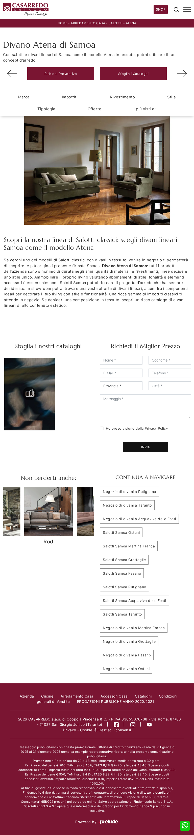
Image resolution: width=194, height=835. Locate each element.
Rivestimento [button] (122, 97)
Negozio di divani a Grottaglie (129, 641)
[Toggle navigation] (187, 9)
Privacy (69, 730)
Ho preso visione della (137, 428)
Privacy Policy (156, 428)
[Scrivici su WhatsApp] (185, 826)
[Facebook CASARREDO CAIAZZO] (116, 724)
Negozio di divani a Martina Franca (134, 628)
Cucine (47, 696)
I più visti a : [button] (145, 108)
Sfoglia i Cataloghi (133, 74)
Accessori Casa (114, 696)
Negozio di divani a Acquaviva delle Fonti (139, 519)
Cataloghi (143, 696)
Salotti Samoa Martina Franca (129, 546)
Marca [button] (24, 97)
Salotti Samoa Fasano (122, 573)
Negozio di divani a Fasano (127, 655)
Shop (160, 9)
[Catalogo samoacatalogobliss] (29, 393)
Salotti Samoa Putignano (124, 587)
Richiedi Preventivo (60, 74)
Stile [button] (171, 97)
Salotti (116, 23)
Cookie (86, 730)
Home (62, 23)
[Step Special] (182, 74)
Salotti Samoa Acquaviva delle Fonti (134, 600)
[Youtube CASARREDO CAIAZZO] (149, 724)
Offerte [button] (95, 108)
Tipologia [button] (46, 108)
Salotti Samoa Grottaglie (124, 560)
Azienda (27, 696)
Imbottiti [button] (70, 97)
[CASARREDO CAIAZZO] (78, 9)
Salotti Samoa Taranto (122, 614)
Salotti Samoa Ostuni (121, 532)
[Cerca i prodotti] (176, 9)
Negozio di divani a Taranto (127, 505)
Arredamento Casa (88, 23)
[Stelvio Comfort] (12, 74)
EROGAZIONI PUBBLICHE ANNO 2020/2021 (115, 701)
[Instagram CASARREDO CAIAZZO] (133, 724)
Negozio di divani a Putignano (129, 491)
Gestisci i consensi (115, 730)
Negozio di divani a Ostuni (126, 668)
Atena (131, 23)
